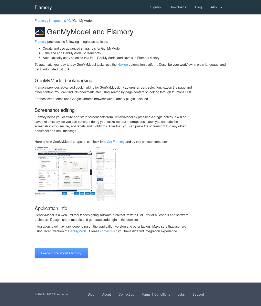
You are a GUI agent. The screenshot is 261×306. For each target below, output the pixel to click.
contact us (107, 231)
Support (198, 294)
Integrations (57, 20)
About (215, 7)
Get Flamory (116, 141)
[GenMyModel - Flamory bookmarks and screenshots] (114, 173)
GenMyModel (77, 231)
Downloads (178, 7)
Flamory (43, 7)
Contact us (126, 294)
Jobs (181, 294)
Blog (198, 7)
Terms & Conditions (156, 294)
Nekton (122, 64)
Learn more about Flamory (61, 252)
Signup (155, 7)
